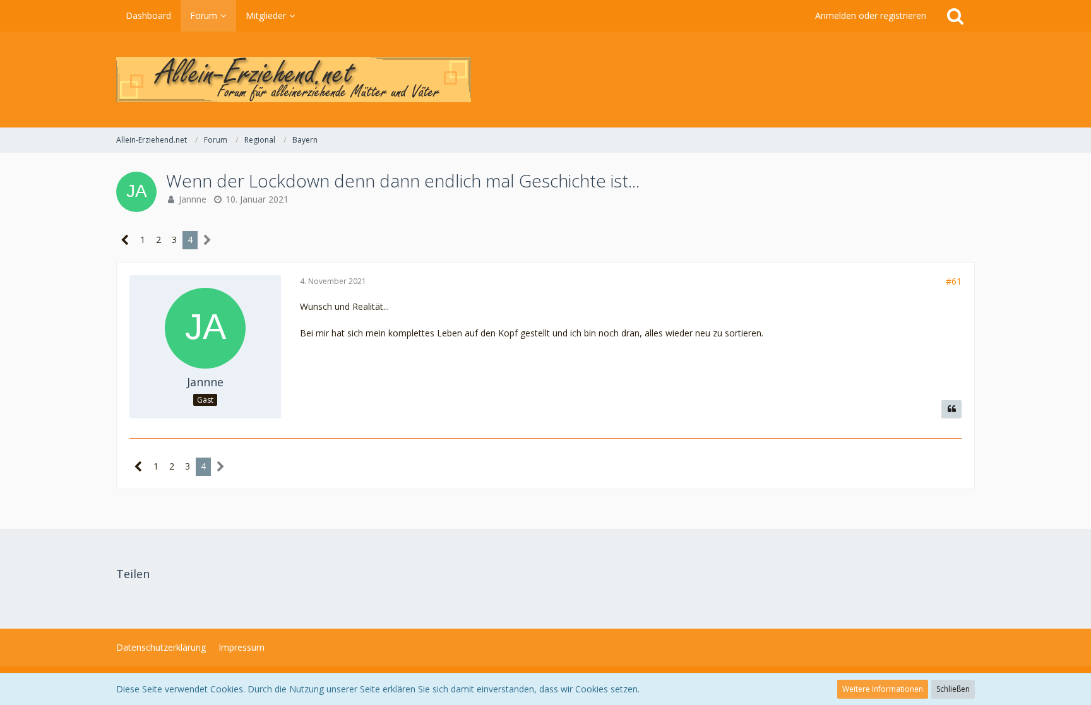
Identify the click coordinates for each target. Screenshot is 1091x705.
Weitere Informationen (882, 689)
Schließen (953, 689)
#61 (954, 281)
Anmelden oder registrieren (870, 15)
